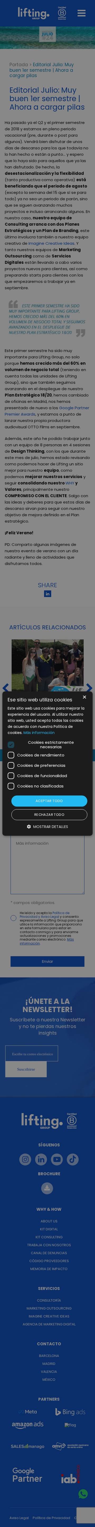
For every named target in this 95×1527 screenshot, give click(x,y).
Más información (39, 733)
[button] (47, 826)
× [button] (84, 698)
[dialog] (47, 763)
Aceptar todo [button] (49, 801)
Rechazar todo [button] (49, 814)
